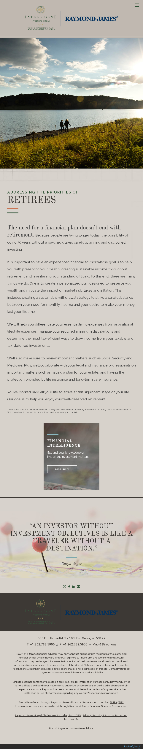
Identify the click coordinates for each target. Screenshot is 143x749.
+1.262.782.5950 (75, 644)
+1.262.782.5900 (42, 644)
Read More (62, 469)
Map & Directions (104, 644)
